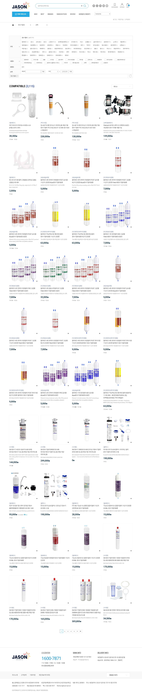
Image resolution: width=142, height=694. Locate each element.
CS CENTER (46, 653)
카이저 (66, 63)
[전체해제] (130, 76)
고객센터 (127, 19)
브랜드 (12, 61)
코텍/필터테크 (94, 63)
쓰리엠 (52, 59)
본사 (23, 66)
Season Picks (62, 14)
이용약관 (32, 675)
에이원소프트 (76, 63)
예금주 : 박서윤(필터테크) (81, 660)
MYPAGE (122, 7)
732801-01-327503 (85, 657)
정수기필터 (13, 76)
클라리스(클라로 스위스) (53, 63)
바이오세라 (109, 59)
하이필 (81, 59)
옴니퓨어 (61, 59)
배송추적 (120, 660)
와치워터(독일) (28, 63)
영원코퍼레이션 (121, 59)
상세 (11, 72)
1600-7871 (51, 658)
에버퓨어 (99, 59)
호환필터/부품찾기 (84, 14)
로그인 (115, 19)
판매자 (12, 67)
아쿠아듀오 (39, 63)
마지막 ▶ (80, 631)
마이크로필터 (71, 59)
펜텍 (85, 63)
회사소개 (15, 675)
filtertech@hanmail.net (64, 686)
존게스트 (90, 59)
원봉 (44, 59)
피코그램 (36, 59)
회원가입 (120, 19)
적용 (43, 71)
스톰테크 (105, 63)
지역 (11, 46)
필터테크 (26, 59)
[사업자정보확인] (65, 683)
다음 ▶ (77, 631)
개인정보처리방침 (44, 675)
